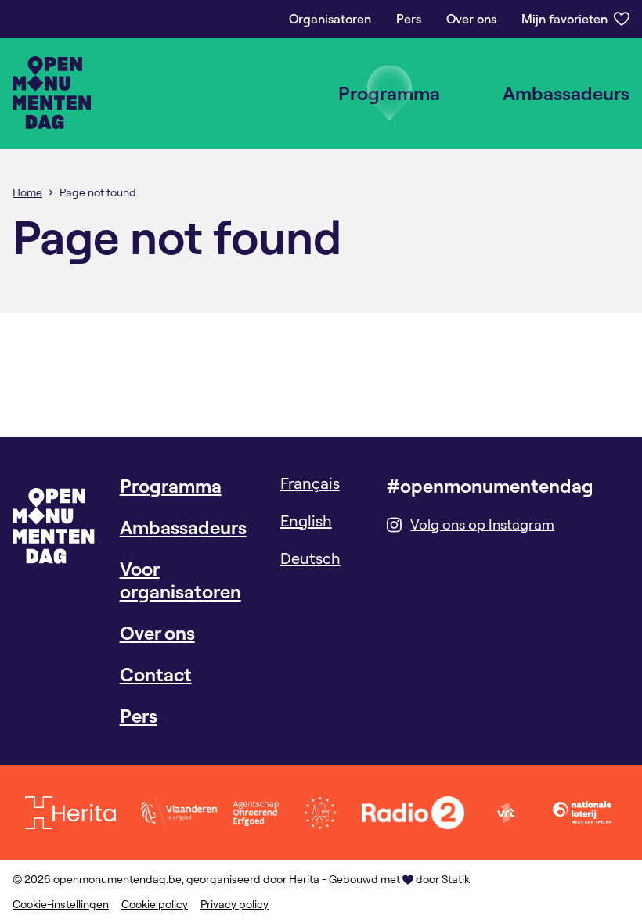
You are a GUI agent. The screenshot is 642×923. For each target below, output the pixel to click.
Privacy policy (234, 904)
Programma (389, 93)
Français (310, 483)
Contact (156, 674)
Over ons (471, 19)
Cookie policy (154, 904)
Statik (456, 879)
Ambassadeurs (566, 93)
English (306, 520)
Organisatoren (330, 19)
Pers (408, 19)
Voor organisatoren (180, 580)
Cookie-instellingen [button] (61, 904)
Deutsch (310, 558)
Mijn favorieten (564, 19)
